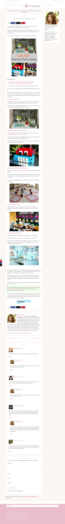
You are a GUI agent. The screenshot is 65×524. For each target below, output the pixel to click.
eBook (25, 328)
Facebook (22, 332)
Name (9, 473)
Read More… (50, 40)
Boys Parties (24, 20)
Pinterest (29, 332)
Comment (9, 463)
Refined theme (33, 522)
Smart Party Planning (32, 6)
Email (8, 478)
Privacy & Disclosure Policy (39, 509)
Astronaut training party (21, 170)
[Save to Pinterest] (1, 261)
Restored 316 (38, 522)
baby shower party (18, 238)
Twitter (18, 332)
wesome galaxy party (12, 134)
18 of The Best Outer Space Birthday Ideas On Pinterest (21, 83)
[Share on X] (1, 265)
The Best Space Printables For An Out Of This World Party (21, 81)
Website (9, 483)
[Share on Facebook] (1, 263)
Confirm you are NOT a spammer (15, 490)
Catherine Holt (20, 316)
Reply (10, 356)
